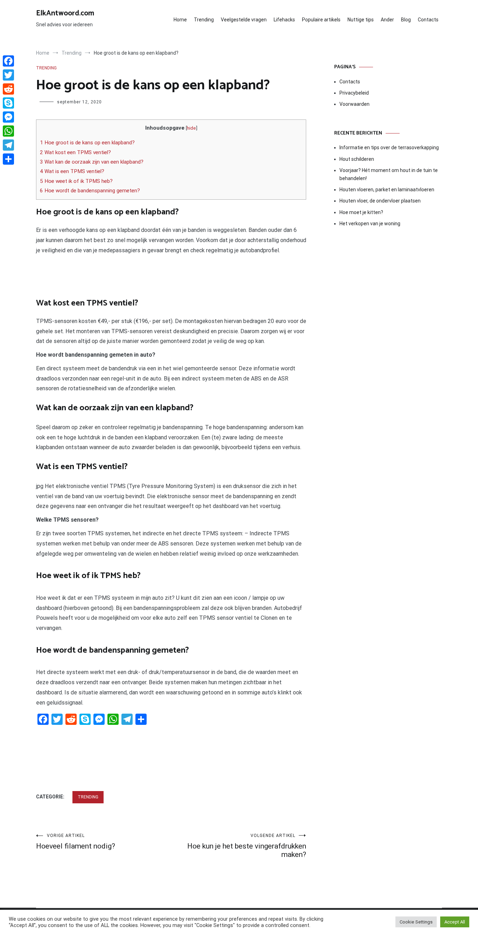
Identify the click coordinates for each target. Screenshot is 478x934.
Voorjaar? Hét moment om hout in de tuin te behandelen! (388, 174)
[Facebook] (8, 61)
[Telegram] (8, 145)
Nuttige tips (360, 19)
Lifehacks (284, 19)
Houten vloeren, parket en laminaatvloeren (386, 189)
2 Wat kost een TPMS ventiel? (75, 152)
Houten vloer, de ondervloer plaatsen (380, 201)
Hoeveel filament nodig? (75, 841)
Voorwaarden (354, 104)
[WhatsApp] (8, 131)
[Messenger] (8, 117)
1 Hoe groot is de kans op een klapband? (87, 142)
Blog (406, 19)
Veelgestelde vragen (244, 19)
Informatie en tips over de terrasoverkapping (389, 147)
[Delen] (8, 159)
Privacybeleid (354, 93)
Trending (204, 19)
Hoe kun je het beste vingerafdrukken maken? (246, 846)
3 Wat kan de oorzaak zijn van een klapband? (91, 162)
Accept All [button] (454, 922)
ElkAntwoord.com (65, 13)
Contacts (428, 19)
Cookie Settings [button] (416, 922)
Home (180, 19)
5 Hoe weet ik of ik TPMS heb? (76, 181)
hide (191, 128)
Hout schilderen (356, 159)
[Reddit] (8, 89)
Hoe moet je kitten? (361, 212)
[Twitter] (8, 75)
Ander (387, 19)
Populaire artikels (321, 19)
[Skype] (8, 103)
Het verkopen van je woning (369, 223)
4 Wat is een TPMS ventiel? (72, 171)
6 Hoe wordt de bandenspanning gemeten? (90, 190)
